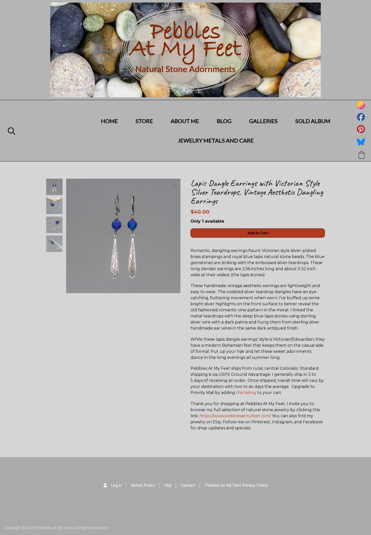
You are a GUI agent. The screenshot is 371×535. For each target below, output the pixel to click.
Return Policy (143, 485)
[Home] (185, 50)
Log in (116, 485)
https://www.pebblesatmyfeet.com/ (235, 415)
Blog (224, 121)
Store (144, 121)
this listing (246, 392)
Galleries (263, 121)
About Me (185, 121)
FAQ (168, 485)
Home (109, 121)
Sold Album (312, 121)
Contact (188, 485)
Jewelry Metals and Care (216, 140)
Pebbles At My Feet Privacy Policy (236, 485)
